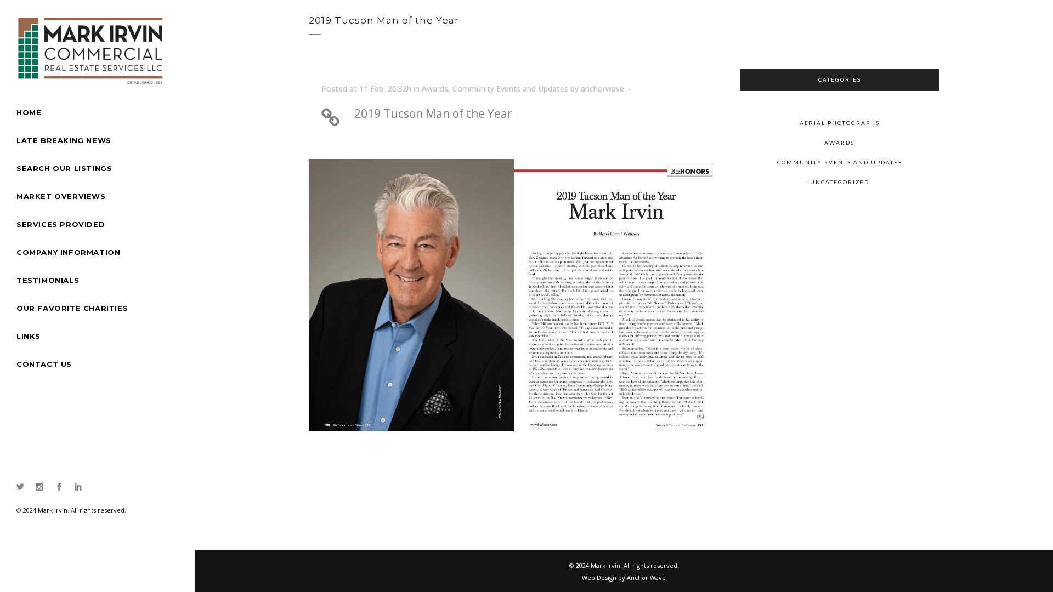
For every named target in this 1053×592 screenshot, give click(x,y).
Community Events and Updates (510, 88)
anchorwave (602, 88)
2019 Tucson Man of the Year (433, 113)
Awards (435, 88)
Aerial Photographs (840, 122)
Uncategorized (839, 182)
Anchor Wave (646, 577)
